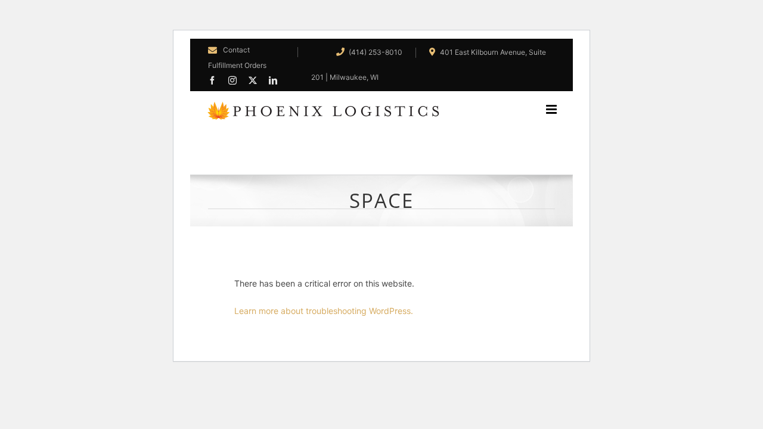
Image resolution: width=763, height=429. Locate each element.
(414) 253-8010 (374, 52)
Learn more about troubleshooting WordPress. (323, 311)
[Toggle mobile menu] (559, 109)
